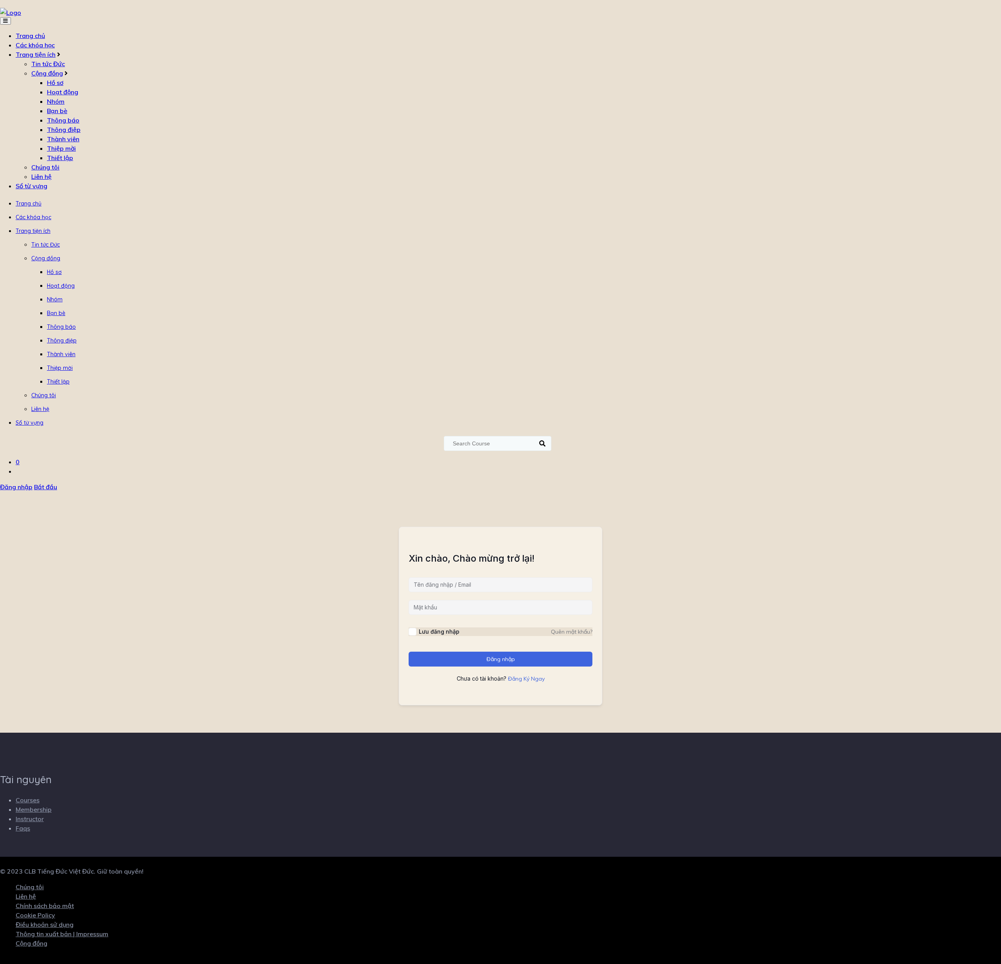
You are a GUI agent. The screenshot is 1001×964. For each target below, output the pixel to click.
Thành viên (63, 139)
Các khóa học (35, 45)
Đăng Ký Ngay (526, 678)
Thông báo (63, 120)
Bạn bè (57, 111)
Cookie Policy (35, 915)
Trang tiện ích (36, 54)
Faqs (23, 828)
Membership (34, 809)
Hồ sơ (55, 82)
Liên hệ (41, 176)
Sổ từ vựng (31, 186)
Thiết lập (60, 158)
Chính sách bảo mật (45, 906)
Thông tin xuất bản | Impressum (62, 934)
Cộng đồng (47, 73)
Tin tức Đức (48, 64)
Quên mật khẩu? (571, 631)
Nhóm (56, 101)
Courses (27, 800)
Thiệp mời (61, 148)
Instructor (30, 819)
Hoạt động (62, 92)
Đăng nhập (16, 487)
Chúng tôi (45, 167)
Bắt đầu (45, 487)
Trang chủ (30, 36)
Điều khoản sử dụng (45, 924)
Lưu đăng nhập (439, 631)
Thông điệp (64, 129)
